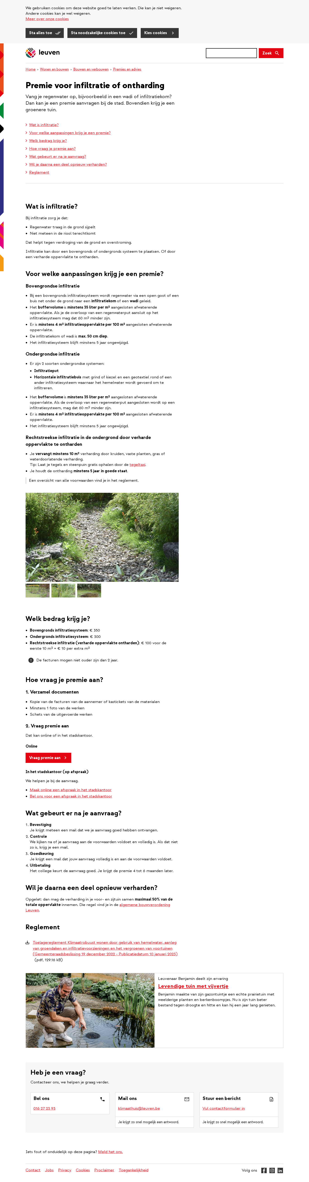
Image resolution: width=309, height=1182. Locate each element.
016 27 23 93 (44, 1108)
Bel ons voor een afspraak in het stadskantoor (71, 796)
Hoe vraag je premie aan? (52, 148)
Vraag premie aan (44, 757)
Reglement (39, 172)
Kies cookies (156, 32)
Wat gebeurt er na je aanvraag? (57, 156)
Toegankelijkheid (133, 1170)
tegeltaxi (137, 464)
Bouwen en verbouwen (91, 69)
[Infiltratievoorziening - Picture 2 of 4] (37, 591)
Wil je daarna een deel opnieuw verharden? (68, 164)
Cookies (83, 1170)
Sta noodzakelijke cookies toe (98, 32)
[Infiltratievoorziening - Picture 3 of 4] (63, 591)
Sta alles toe (41, 32)
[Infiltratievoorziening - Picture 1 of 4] (102, 537)
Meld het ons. (110, 1151)
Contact (33, 1170)
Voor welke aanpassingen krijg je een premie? (70, 132)
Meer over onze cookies (47, 18)
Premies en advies (127, 69)
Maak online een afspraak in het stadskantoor (71, 790)
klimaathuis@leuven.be (139, 1108)
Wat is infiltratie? (44, 124)
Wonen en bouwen (54, 69)
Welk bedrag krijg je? (48, 140)
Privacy (64, 1170)
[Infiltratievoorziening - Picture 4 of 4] (89, 591)
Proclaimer (104, 1170)
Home (31, 69)
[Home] (42, 53)
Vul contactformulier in (223, 1108)
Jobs (49, 1170)
